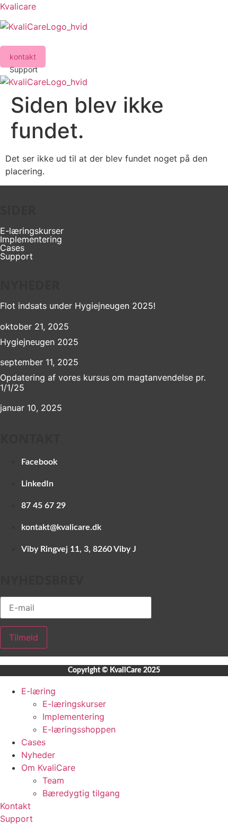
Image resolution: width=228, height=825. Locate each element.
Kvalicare (18, 6)
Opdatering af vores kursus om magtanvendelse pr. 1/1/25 (103, 382)
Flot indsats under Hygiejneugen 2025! (77, 305)
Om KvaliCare (48, 767)
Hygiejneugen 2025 (39, 341)
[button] (114, 39)
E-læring (38, 691)
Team (53, 780)
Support (16, 256)
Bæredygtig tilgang (81, 793)
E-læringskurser (32, 230)
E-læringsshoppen (79, 729)
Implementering (31, 239)
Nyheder (38, 755)
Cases (12, 247)
